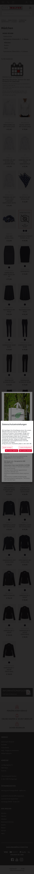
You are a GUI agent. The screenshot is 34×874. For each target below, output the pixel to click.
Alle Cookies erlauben (25, 450)
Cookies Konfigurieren (25, 447)
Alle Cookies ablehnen (11, 450)
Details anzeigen (7, 447)
